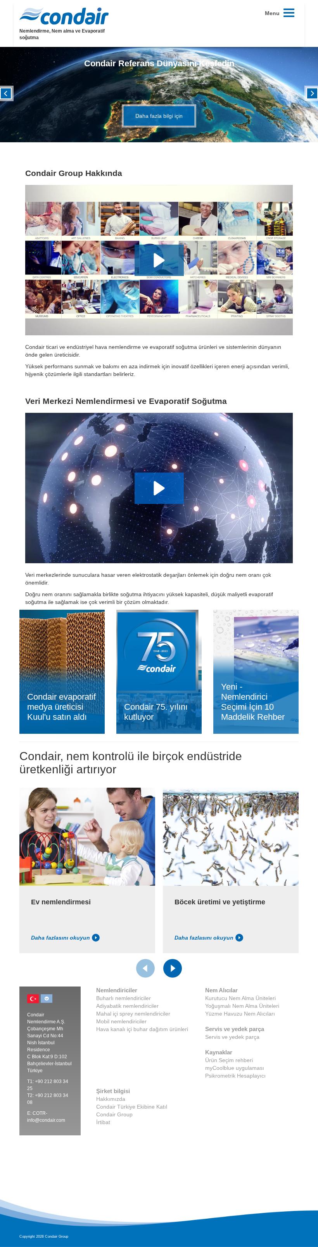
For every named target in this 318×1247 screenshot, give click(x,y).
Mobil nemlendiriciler (121, 1021)
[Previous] (6, 92)
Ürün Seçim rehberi (229, 1060)
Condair (64, 16)
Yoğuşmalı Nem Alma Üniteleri (242, 1006)
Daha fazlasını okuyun (60, 938)
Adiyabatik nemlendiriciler (127, 1006)
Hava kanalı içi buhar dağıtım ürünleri (142, 1029)
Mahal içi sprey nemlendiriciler (133, 1014)
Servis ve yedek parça (232, 1037)
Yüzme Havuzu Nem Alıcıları (240, 1014)
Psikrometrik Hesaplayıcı (235, 1076)
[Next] (312, 92)
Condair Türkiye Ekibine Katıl (131, 1107)
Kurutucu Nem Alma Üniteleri (240, 998)
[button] (159, 260)
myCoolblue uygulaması (234, 1068)
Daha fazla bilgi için (159, 116)
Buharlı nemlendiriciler (123, 998)
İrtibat (103, 1122)
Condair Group (114, 1114)
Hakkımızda (110, 1099)
